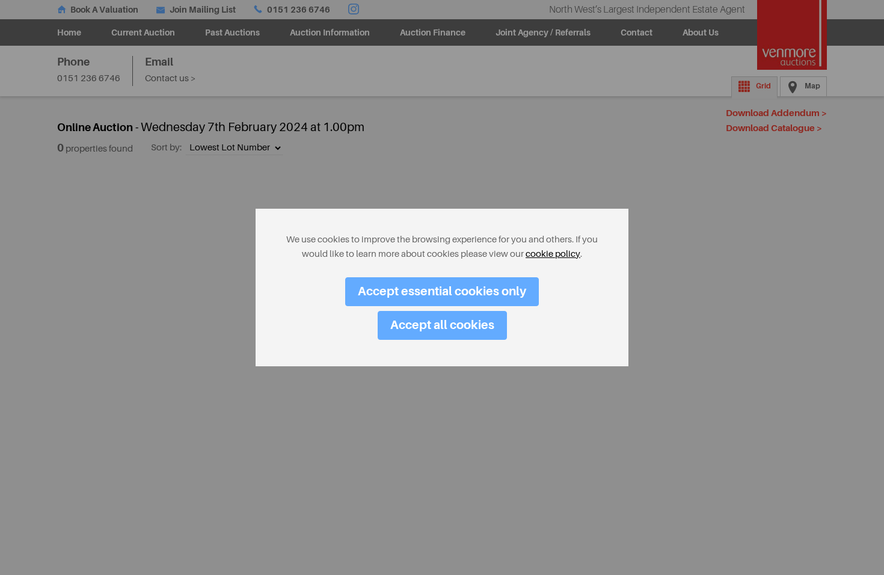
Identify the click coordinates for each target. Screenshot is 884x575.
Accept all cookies (442, 325)
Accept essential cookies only (442, 291)
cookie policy (553, 254)
